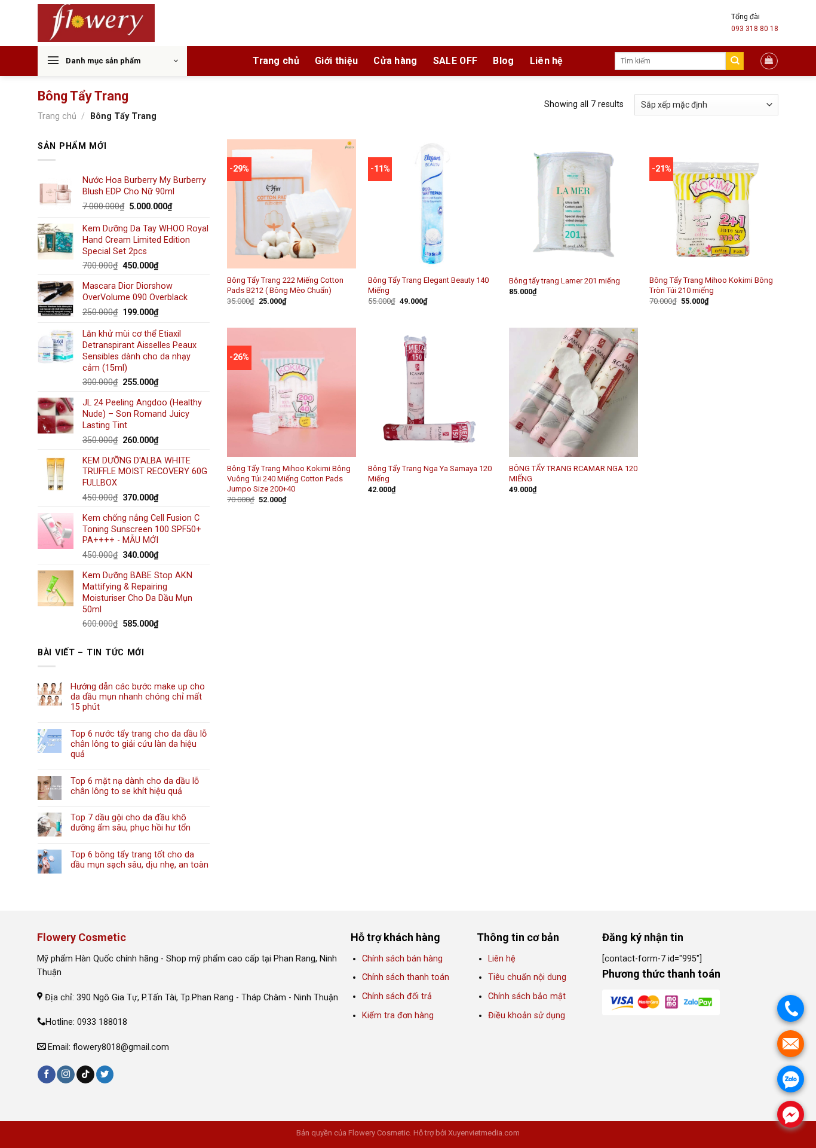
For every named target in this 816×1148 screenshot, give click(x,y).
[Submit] (735, 61)
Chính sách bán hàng (402, 959)
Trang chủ (276, 60)
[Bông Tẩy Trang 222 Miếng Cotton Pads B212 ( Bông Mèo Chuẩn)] (291, 203)
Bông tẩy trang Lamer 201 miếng (564, 280)
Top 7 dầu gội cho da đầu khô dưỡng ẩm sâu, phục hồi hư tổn (130, 823)
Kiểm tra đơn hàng (399, 1015)
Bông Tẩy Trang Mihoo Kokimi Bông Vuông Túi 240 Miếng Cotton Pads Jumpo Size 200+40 (289, 478)
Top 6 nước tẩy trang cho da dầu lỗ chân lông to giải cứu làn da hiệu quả (138, 744)
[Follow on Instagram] (66, 1074)
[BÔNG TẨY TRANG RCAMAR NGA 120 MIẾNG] (573, 392)
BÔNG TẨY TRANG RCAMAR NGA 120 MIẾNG (573, 473)
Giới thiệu (336, 60)
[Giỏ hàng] (769, 61)
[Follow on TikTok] (85, 1074)
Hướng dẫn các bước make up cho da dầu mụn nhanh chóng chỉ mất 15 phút (137, 697)
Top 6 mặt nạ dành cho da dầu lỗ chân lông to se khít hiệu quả (134, 786)
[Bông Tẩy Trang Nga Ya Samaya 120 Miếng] (432, 392)
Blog (503, 60)
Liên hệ (546, 60)
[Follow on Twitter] (105, 1074)
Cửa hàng (395, 60)
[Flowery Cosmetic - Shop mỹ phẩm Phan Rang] (96, 23)
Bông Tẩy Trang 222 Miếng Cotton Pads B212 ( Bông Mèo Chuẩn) (285, 285)
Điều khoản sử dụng (526, 1015)
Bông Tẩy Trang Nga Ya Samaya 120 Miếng (430, 473)
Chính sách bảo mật (527, 996)
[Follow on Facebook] (47, 1074)
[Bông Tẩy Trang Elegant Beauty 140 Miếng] (432, 203)
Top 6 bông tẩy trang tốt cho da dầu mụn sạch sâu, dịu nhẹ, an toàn (139, 860)
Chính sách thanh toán (405, 977)
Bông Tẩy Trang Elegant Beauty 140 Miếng (428, 285)
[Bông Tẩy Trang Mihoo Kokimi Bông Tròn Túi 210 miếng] (713, 203)
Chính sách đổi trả (397, 996)
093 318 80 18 (754, 29)
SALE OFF (455, 60)
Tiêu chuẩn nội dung (527, 977)
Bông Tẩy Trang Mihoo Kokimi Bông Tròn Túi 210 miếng (711, 285)
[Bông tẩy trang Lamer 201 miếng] (573, 203)
